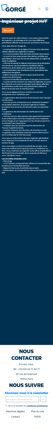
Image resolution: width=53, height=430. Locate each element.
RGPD (37, 417)
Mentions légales (15, 411)
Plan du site (37, 411)
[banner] (13, 7)
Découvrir (8, 30)
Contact (15, 417)
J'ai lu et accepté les (28, 405)
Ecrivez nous (26, 364)
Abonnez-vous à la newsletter (26, 393)
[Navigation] (47, 9)
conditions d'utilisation (37, 405)
